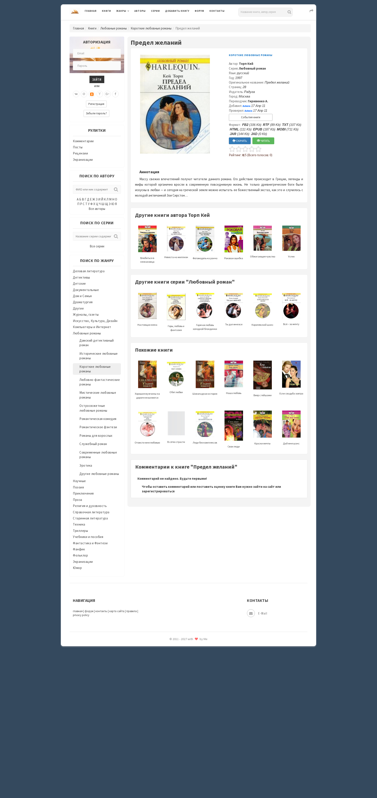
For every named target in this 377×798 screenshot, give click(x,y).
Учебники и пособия (88, 537)
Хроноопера (174, 734)
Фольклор (80, 555)
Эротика (85, 465)
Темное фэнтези (178, 685)
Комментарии (83, 141)
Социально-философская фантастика (194, 666)
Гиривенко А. (258, 101)
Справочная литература (91, 512)
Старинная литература (90, 518)
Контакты (217, 10)
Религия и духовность (90, 506)
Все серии (97, 246)
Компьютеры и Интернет (92, 327)
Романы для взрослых (96, 435)
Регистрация (96, 104)
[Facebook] (115, 94)
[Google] (107, 94)
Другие (78, 308)
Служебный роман (93, 444)
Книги (106, 10)
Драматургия (83, 302)
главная (78, 611)
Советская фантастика (183, 646)
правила (131, 611)
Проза (77, 500)
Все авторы (97, 209)
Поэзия (78, 487)
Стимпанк (173, 675)
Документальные (86, 290)
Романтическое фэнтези (98, 427)
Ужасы (170, 705)
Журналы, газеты (86, 314)
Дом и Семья (82, 296)
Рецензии (80, 153)
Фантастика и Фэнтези (90, 543)
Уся (168, 714)
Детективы (81, 277)
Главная (91, 10)
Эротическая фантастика (185, 763)
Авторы (140, 10)
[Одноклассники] (92, 94)
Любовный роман (252, 68)
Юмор (77, 568)
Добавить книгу (177, 10)
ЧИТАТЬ (265, 141)
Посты (78, 147)
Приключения (83, 493)
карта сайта (116, 611)
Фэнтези (172, 724)
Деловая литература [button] (132, 22)
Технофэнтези (176, 695)
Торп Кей (246, 64)
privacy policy (81, 615)
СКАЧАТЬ (241, 141)
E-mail (262, 613)
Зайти (96, 79)
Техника (79, 524)
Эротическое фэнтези (182, 773)
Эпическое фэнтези (180, 753)
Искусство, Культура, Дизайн (95, 321)
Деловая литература (181, 22)
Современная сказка (181, 656)
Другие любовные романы (99, 474)
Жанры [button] (121, 10)
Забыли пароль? (96, 113)
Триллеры (80, 531)
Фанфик (79, 549)
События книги (250, 117)
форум (89, 611)
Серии (155, 10)
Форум (199, 10)
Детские (79, 283)
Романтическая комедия (98, 419)
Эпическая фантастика (183, 744)
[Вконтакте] (76, 94)
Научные (79, 481)
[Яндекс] (99, 94)
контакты (101, 611)
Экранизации (83, 160)
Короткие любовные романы (151, 28)
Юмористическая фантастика (188, 783)
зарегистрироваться (158, 491)
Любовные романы (113, 28)
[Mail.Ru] (84, 94)
